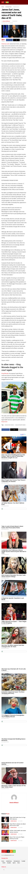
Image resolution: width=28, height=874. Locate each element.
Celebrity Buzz (16, 6)
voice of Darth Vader (20, 424)
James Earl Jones (9, 424)
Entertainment (8, 6)
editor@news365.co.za (9, 855)
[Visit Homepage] (5, 2)
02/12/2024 (20, 840)
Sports (14, 862)
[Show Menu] (23, 2)
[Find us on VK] (7, 870)
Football (23, 861)
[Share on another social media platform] (23, 40)
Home (2, 6)
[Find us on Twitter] (3, 870)
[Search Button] (26, 2)
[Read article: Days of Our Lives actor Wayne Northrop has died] (5, 839)
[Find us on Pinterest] (5, 870)
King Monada (5, 373)
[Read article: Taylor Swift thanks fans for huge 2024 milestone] (5, 819)
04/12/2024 (20, 827)
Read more (4, 421)
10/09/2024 (14, 21)
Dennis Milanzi (6, 21)
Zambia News (9, 861)
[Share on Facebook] (9, 40)
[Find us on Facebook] (1, 870)
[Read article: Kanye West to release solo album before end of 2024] (5, 826)
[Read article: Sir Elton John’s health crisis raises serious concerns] (5, 832)
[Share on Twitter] (16, 40)
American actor (5, 44)
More (18, 862)
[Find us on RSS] (9, 870)
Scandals (9, 862)
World (4, 862)
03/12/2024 (20, 834)
